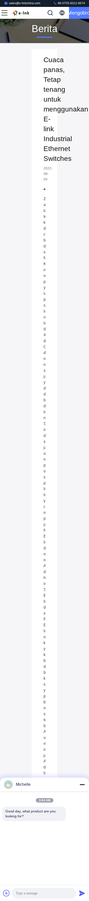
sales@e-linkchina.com (24, 3)
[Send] (82, 893)
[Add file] (6, 893)
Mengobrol (79, 13)
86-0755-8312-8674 (71, 3)
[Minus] (82, 785)
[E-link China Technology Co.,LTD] (21, 13)
